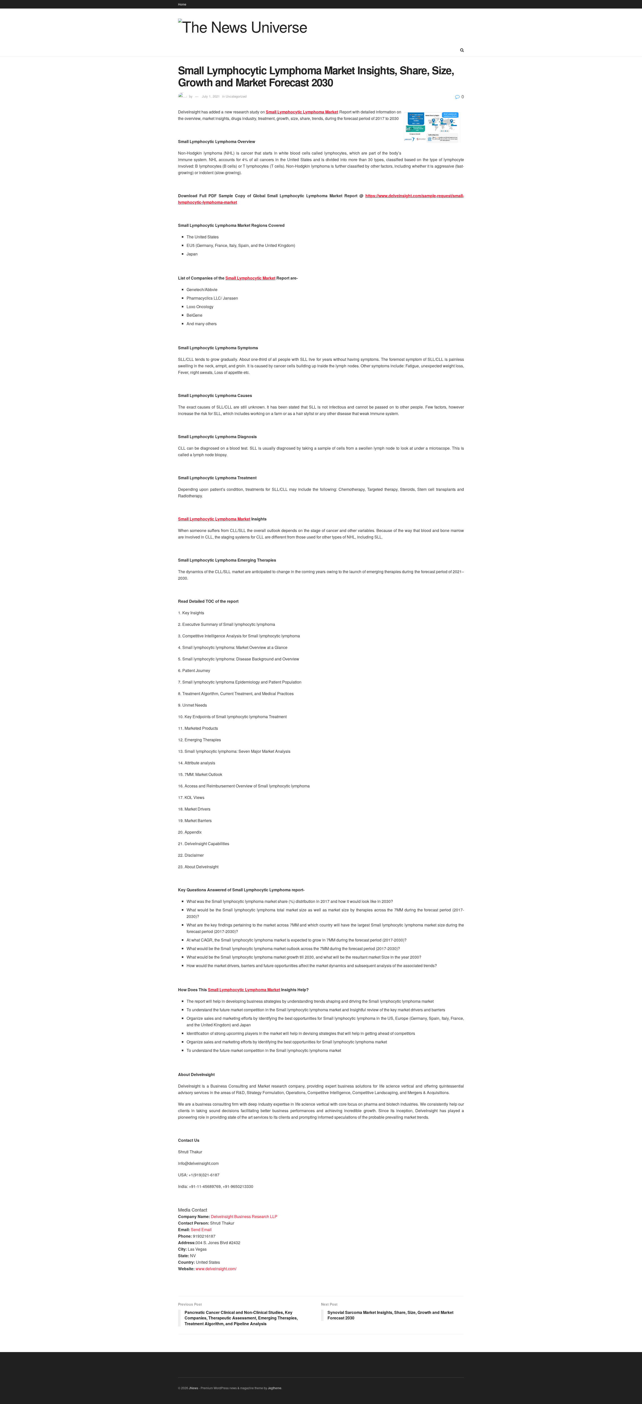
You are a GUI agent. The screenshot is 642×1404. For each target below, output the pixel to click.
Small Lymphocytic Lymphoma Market (302, 112)
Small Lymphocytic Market (250, 278)
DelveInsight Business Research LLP (244, 1216)
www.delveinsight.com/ (216, 1269)
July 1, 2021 (211, 96)
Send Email (201, 1229)
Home (182, 4)
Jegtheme (274, 1388)
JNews (193, 1388)
